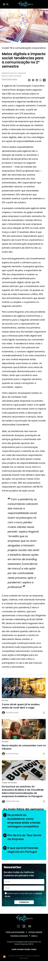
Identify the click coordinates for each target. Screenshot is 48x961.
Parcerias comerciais (19, 936)
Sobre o (34, 936)
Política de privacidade (15, 932)
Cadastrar (24, 902)
